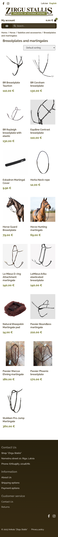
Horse (12, 32)
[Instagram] (8, 3)
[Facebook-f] (3, 3)
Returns (5, 507)
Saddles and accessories (29, 32)
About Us (6, 477)
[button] (7, 26)
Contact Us (7, 501)
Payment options (10, 488)
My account (8, 20)
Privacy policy (37, 529)
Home (4, 32)
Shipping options (10, 482)
